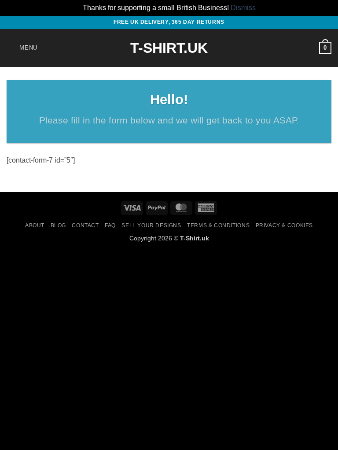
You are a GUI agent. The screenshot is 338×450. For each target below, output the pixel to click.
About (34, 225)
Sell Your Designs (151, 225)
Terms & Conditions (218, 225)
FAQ (110, 225)
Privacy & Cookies (284, 225)
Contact (85, 225)
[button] (22, 47)
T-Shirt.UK (169, 48)
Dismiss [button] (243, 7)
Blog (58, 225)
